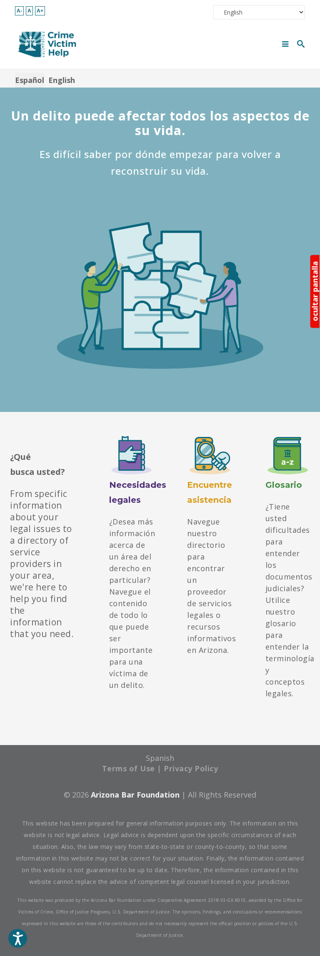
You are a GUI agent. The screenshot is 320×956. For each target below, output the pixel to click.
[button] (17, 938)
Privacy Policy (191, 768)
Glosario (283, 485)
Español (29, 80)
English (61, 80)
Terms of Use (128, 768)
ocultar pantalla (315, 291)
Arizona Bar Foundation (135, 795)
